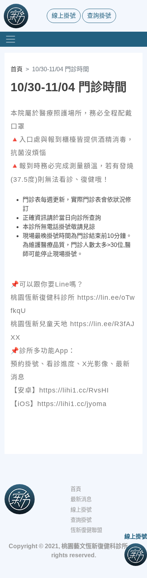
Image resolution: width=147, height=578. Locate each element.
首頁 (17, 69)
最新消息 (81, 499)
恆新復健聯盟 (86, 530)
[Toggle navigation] (10, 39)
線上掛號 (64, 15)
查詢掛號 (99, 15)
